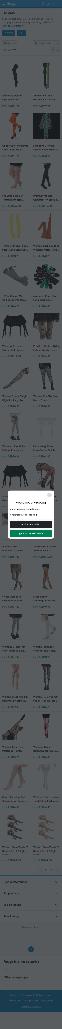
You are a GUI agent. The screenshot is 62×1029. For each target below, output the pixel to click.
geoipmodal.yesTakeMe (31, 533)
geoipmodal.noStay (31, 524)
